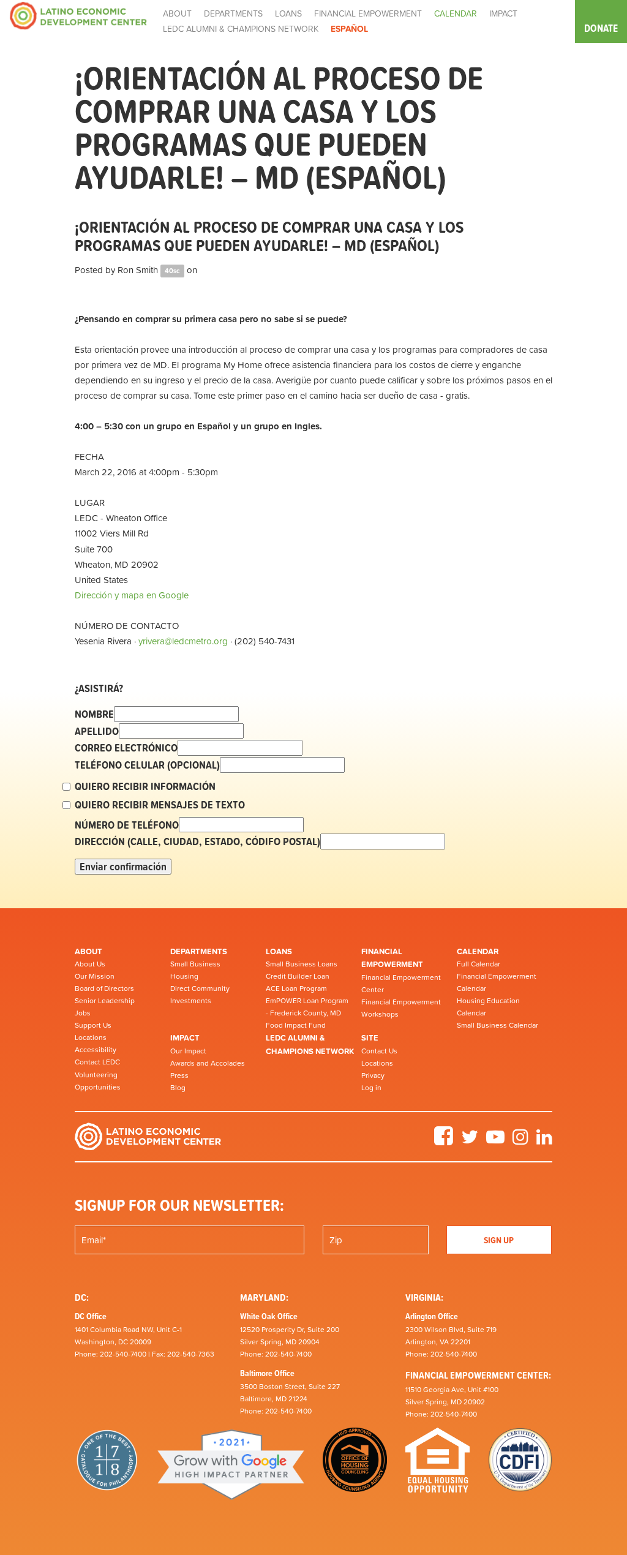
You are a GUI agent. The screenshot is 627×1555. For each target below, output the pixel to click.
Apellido (97, 731)
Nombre (94, 714)
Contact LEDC (97, 1061)
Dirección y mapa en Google (132, 595)
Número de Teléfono (127, 825)
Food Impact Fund (296, 1025)
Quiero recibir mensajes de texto (160, 805)
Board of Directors (104, 988)
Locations (91, 1037)
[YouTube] (495, 1140)
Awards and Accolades (207, 1063)
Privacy (373, 1075)
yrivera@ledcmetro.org (183, 641)
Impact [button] (503, 13)
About (88, 951)
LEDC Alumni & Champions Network (240, 29)
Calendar (477, 951)
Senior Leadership (105, 1000)
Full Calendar (478, 964)
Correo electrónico (126, 748)
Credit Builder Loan (297, 976)
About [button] (177, 13)
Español (349, 29)
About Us (90, 964)
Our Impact (188, 1050)
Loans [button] (288, 13)
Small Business (195, 964)
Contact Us (379, 1050)
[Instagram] (520, 1140)
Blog (178, 1087)
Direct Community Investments (200, 994)
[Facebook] (443, 1140)
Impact (185, 1038)
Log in (371, 1087)
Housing (184, 976)
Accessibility (95, 1049)
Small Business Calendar (497, 1025)
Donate (601, 28)
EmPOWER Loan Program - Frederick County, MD (307, 1006)
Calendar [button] (455, 13)
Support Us (93, 1025)
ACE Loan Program (296, 988)
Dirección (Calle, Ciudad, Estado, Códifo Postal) (197, 841)
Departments (198, 951)
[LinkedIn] (544, 1140)
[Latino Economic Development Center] (78, 15)
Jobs (83, 1012)
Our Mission (95, 976)
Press (179, 1075)
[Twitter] (469, 1140)
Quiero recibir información (145, 786)
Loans (279, 951)
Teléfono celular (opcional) (147, 765)
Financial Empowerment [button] (368, 13)
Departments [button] (233, 13)
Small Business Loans (301, 964)
